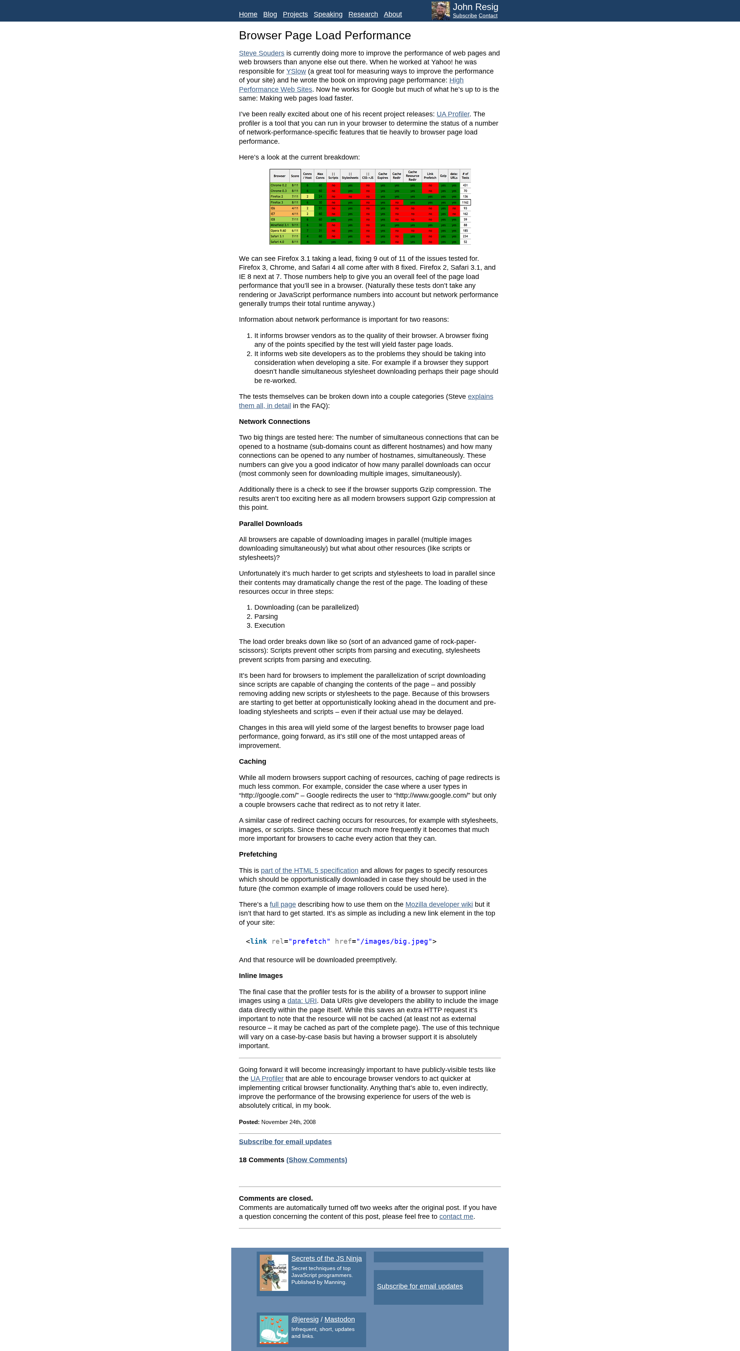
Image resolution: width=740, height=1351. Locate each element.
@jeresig (305, 1319)
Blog (270, 14)
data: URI (302, 1001)
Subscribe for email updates (285, 1142)
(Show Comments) (316, 1160)
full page (283, 904)
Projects (295, 14)
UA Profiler (453, 114)
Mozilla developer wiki (439, 904)
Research (363, 14)
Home (248, 14)
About (393, 14)
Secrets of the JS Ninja (326, 1258)
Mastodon (340, 1319)
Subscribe (465, 15)
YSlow (296, 71)
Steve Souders (261, 53)
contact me (456, 1216)
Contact (488, 15)
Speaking (328, 14)
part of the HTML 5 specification (309, 870)
